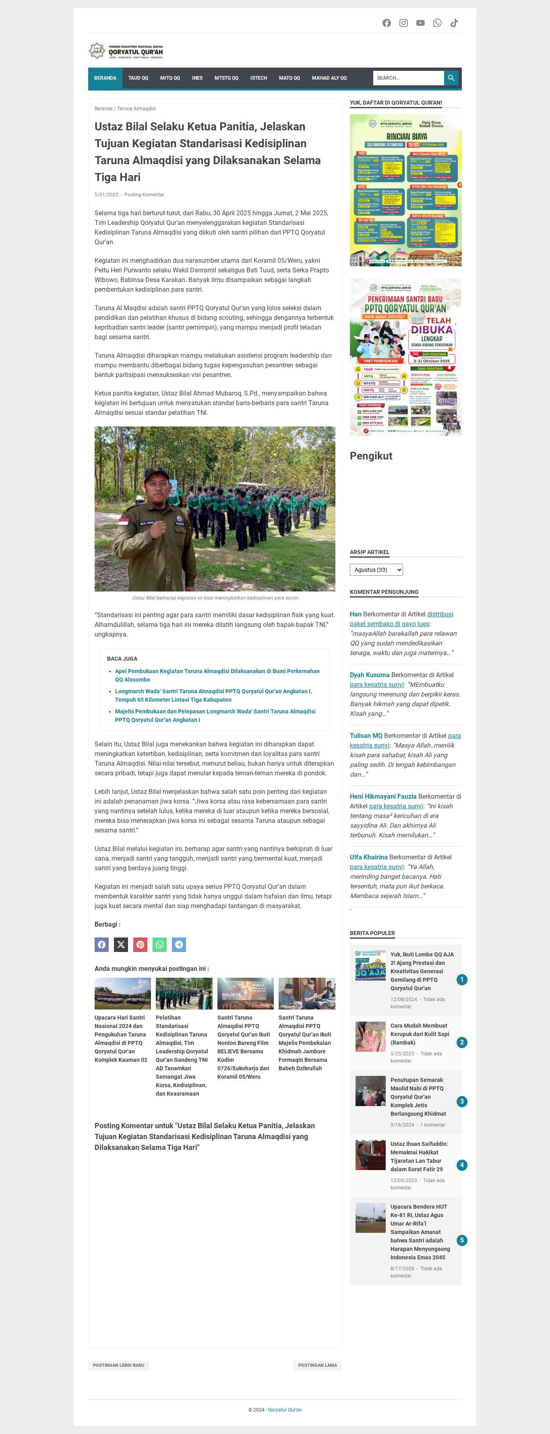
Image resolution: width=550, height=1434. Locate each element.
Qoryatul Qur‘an (285, 1410)
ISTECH (258, 78)
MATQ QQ (289, 78)
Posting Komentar (144, 195)
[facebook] (102, 944)
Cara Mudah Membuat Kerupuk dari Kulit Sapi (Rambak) (420, 1034)
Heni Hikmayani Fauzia (383, 796)
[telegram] (179, 944)
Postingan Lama (317, 1365)
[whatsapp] (160, 944)
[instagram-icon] (403, 23)
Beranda (105, 78)
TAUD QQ (138, 78)
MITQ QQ (170, 78)
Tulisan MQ (366, 736)
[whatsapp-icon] (437, 23)
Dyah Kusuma (370, 675)
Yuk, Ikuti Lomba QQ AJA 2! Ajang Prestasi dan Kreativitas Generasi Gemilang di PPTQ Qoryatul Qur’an (422, 971)
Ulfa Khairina (369, 857)
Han (356, 614)
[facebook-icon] (386, 23)
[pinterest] (140, 944)
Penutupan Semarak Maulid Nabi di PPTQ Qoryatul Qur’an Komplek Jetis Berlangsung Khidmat (418, 1097)
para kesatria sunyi (377, 684)
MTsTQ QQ (226, 78)
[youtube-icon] (420, 23)
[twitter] (121, 944)
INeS (197, 78)
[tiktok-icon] (454, 23)
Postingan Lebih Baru (118, 1365)
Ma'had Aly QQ (329, 78)
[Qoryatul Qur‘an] (125, 51)
